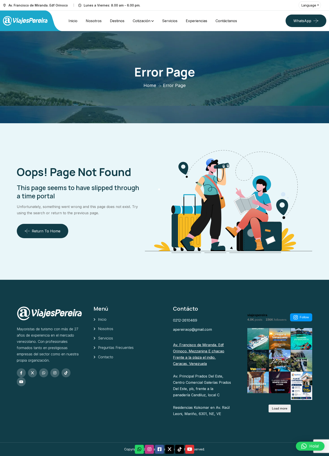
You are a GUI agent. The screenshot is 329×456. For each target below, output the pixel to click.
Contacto (105, 357)
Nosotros (94, 21)
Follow (304, 317)
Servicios (169, 21)
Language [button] (308, 5)
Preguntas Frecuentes (116, 347)
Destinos (117, 21)
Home (149, 85)
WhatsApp (302, 21)
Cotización (141, 21)
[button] (310, 446)
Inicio (72, 21)
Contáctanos (226, 21)
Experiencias (196, 21)
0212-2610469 (185, 320)
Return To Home (46, 231)
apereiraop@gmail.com (192, 329)
